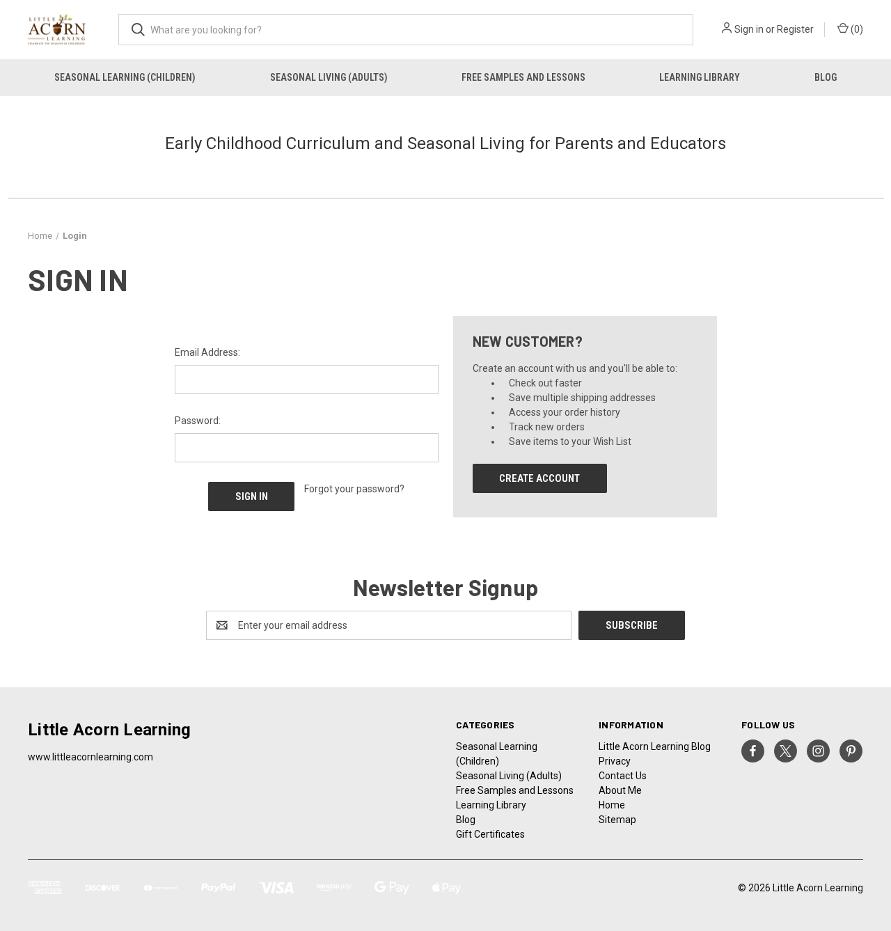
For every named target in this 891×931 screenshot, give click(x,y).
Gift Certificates (490, 834)
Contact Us (623, 775)
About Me (620, 790)
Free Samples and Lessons (523, 77)
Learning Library (699, 77)
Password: (198, 420)
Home (612, 805)
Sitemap (617, 819)
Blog (825, 77)
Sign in (749, 29)
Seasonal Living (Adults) (329, 77)
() (856, 29)
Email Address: (207, 352)
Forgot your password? (354, 488)
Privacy (615, 761)
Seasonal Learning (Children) (125, 77)
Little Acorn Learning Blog (655, 746)
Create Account (539, 478)
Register (795, 29)
